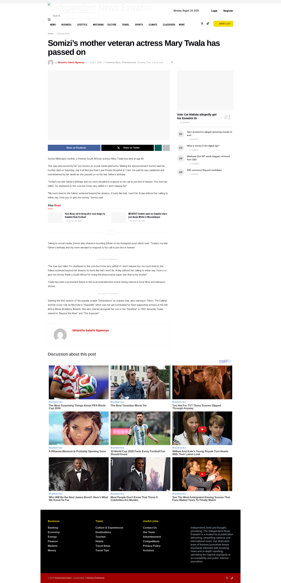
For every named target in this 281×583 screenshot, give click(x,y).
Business (66, 24)
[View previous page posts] (105, 232)
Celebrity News (63, 33)
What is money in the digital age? (203, 145)
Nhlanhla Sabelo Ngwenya (71, 62)
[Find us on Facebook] (191, 23)
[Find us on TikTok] (208, 23)
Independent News (63, 578)
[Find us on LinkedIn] (197, 23)
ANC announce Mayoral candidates (204, 170)
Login (214, 10)
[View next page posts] (111, 232)
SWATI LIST (224, 24)
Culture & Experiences (109, 527)
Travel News (102, 546)
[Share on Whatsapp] (158, 148)
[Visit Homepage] (100, 8)
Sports (139, 24)
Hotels (99, 541)
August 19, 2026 (137, 221)
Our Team (149, 532)
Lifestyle (82, 24)
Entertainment (129, 62)
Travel (125, 24)
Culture (111, 24)
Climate (153, 24)
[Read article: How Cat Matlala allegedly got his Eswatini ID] (205, 90)
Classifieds (169, 24)
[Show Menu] (49, 19)
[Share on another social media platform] (166, 148)
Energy (52, 536)
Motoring (98, 24)
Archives (148, 550)
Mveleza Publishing (95, 578)
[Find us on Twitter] (202, 23)
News (53, 24)
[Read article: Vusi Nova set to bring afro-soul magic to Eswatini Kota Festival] (55, 217)
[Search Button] (95, 16)
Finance (53, 541)
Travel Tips (102, 550)
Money (52, 550)
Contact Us (150, 527)
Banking (53, 527)
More (182, 24)
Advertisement (152, 536)
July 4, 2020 (96, 62)
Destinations (103, 532)
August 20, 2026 (73, 221)
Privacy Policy (152, 546)
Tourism (100, 536)
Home (50, 33)
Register (228, 10)
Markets (53, 546)
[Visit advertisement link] (140, 1)
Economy (54, 532)
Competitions (151, 541)
